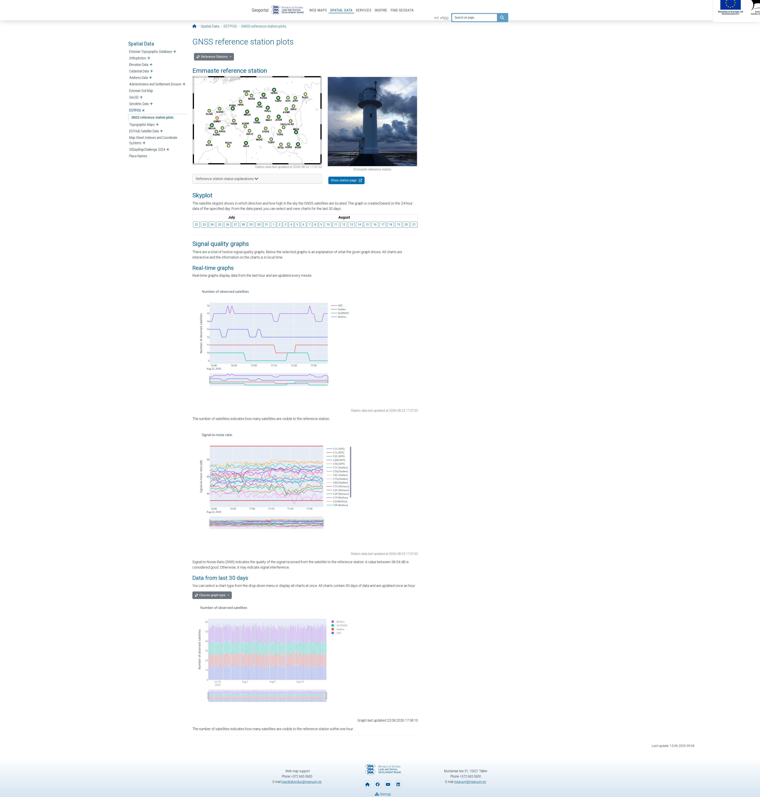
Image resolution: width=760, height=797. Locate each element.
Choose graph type (212, 595)
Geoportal (260, 10)
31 (266, 224)
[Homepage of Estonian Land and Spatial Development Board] (367, 784)
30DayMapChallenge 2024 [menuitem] (147, 149)
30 (258, 224)
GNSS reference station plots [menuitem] (152, 117)
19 (398, 224)
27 (235, 224)
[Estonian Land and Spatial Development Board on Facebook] (378, 784)
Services (363, 10)
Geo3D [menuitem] (134, 97)
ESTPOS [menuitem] (135, 110)
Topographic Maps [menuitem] (142, 124)
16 (374, 224)
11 (335, 224)
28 (243, 224)
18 (390, 224)
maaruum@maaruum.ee (470, 782)
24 (212, 224)
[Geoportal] (287, 10)
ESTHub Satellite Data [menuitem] (144, 131)
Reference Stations (214, 57)
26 (227, 224)
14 (359, 224)
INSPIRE (381, 10)
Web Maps (318, 10)
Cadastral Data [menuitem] (139, 71)
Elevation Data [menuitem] (138, 65)
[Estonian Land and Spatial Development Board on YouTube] (388, 784)
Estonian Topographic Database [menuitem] (150, 51)
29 (251, 224)
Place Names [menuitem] (138, 156)
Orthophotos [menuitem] (137, 58)
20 (406, 224)
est (436, 18)
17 (382, 224)
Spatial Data (341, 10)
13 (351, 224)
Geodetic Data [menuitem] (139, 104)
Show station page (344, 180)
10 (328, 224)
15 (367, 224)
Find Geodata (402, 10)
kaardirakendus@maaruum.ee (301, 782)
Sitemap (385, 794)
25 (219, 224)
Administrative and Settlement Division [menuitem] (155, 84)
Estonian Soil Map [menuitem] (141, 91)
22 (196, 224)
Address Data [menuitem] (138, 78)
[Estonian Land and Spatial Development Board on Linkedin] (398, 784)
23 (204, 224)
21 (414, 224)
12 (343, 224)
